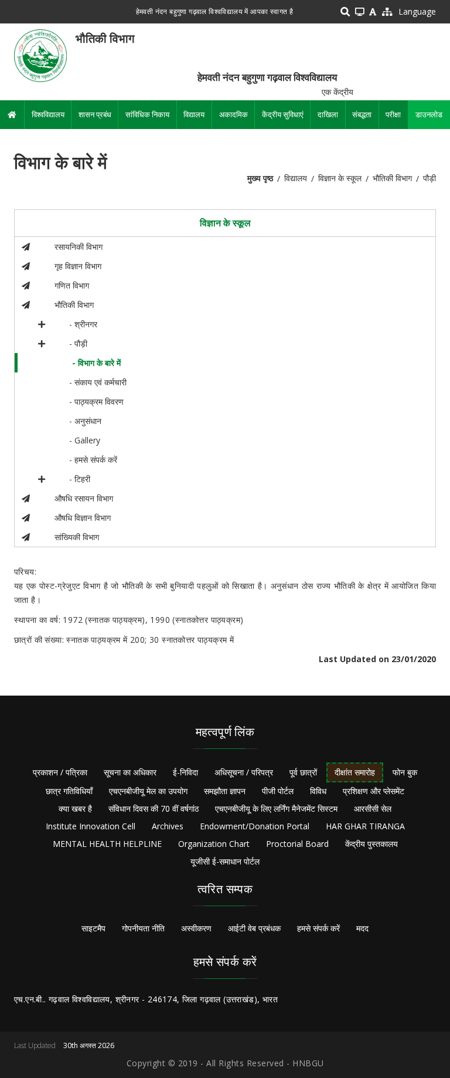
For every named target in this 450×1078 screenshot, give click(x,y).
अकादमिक (233, 114)
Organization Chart (214, 843)
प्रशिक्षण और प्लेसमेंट (373, 790)
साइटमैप (93, 928)
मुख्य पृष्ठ (260, 178)
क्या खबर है (75, 808)
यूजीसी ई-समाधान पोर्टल (225, 861)
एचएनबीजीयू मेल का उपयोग (148, 790)
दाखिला (328, 114)
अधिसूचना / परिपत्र (243, 772)
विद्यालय (193, 114)
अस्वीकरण (196, 928)
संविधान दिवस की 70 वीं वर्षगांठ (153, 808)
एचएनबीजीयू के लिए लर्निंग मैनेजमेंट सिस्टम (276, 808)
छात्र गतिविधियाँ (69, 790)
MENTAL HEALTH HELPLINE (107, 843)
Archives (167, 826)
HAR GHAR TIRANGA (365, 826)
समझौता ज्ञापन (225, 790)
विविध (318, 790)
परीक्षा (393, 114)
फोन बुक (405, 772)
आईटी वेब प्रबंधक (254, 928)
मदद (362, 928)
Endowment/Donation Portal (254, 826)
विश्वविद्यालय (48, 114)
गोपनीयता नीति (143, 928)
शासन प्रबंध (95, 114)
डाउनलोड (428, 114)
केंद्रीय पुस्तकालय (371, 843)
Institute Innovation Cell (90, 826)
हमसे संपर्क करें (318, 928)
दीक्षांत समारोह (355, 772)
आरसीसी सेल (372, 808)
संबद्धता (361, 114)
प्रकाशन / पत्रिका (60, 772)
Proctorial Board (297, 843)
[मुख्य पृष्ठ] (40, 54)
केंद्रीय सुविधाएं (283, 114)
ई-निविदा (185, 772)
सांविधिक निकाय (147, 114)
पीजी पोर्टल (278, 790)
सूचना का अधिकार (130, 772)
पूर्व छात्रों (303, 772)
